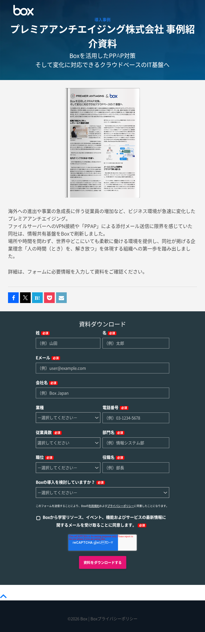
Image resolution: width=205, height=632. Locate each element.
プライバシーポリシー (120, 506)
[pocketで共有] (49, 298)
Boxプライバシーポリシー (113, 618)
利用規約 (94, 506)
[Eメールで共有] (61, 298)
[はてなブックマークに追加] (37, 298)
